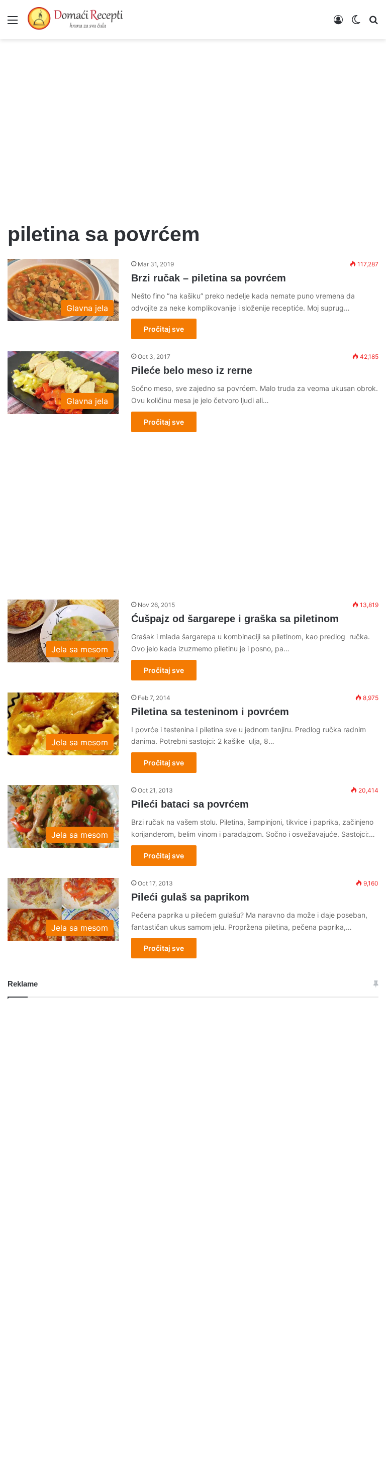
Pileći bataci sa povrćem (190, 804)
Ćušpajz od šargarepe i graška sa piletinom (235, 618)
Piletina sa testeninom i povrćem (210, 711)
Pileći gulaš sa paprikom (190, 897)
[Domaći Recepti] (75, 19)
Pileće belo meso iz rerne (191, 370)
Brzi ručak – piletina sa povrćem (208, 277)
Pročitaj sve (164, 329)
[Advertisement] (193, 124)
